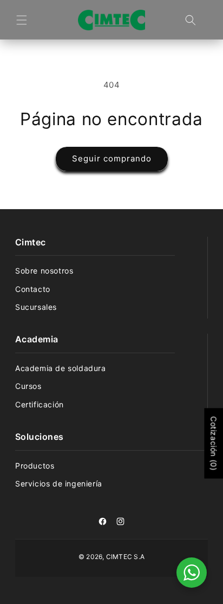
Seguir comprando (112, 158)
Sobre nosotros (44, 270)
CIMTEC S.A (125, 557)
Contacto (32, 289)
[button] (22, 20)
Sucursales (36, 306)
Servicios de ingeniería (58, 483)
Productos (34, 465)
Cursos (28, 386)
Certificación (39, 404)
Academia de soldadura (60, 368)
